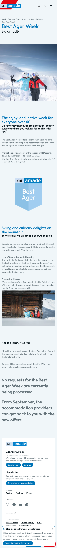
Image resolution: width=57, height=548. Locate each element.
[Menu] (50, 5)
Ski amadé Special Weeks (32, 19)
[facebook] (14, 505)
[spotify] (26, 505)
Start (4, 19)
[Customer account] (44, 6)
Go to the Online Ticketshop (18, 543)
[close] (52, 529)
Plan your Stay (14, 19)
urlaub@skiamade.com (26, 367)
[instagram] (7, 505)
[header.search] (38, 6)
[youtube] (20, 505)
